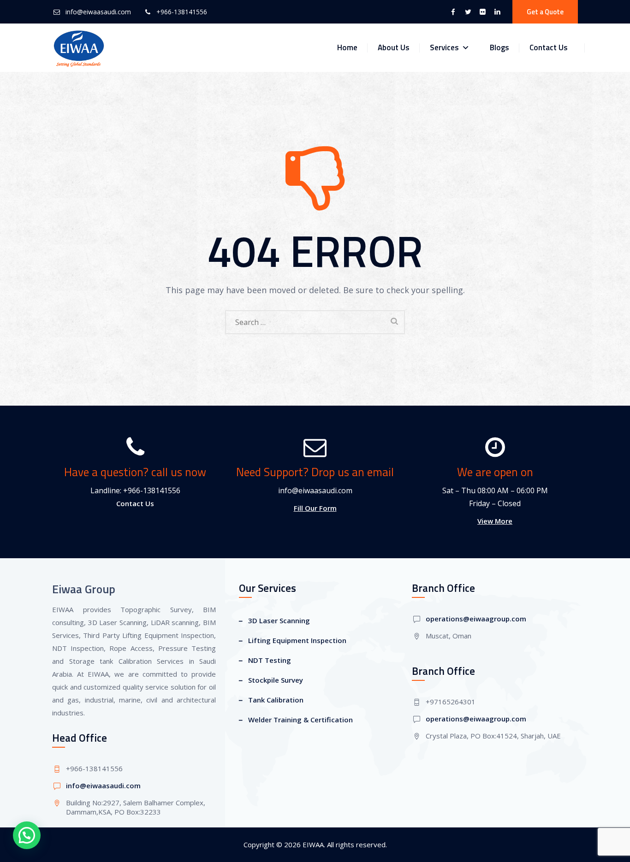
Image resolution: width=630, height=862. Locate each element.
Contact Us (548, 47)
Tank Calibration (275, 699)
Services (444, 47)
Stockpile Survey (275, 680)
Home (347, 47)
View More (494, 520)
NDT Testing (269, 660)
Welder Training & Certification (300, 719)
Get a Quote (545, 11)
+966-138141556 (181, 11)
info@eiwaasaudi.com (98, 11)
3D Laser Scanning (279, 620)
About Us (394, 47)
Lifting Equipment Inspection (297, 640)
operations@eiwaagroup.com (476, 618)
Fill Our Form (315, 508)
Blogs (499, 47)
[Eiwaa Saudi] (79, 48)
